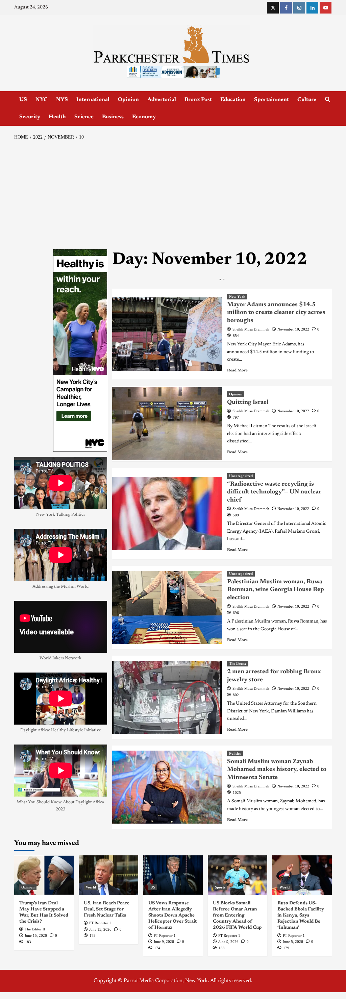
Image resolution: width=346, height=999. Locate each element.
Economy (144, 117)
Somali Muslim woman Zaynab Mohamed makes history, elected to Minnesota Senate (276, 770)
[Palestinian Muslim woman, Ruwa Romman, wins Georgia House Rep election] (167, 607)
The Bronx (237, 663)
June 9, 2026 (164, 942)
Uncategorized (241, 476)
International (92, 99)
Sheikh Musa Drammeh (250, 329)
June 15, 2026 (36, 935)
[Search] (327, 99)
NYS (62, 99)
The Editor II (35, 929)
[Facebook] (286, 8)
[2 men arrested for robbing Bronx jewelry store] (167, 697)
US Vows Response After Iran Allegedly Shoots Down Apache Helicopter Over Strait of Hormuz (172, 915)
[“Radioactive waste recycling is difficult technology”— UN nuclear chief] (167, 513)
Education (233, 99)
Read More (237, 370)
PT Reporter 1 (100, 923)
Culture (306, 99)
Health (57, 117)
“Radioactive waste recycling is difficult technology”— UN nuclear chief (274, 492)
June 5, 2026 (293, 942)
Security (29, 117)
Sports (220, 887)
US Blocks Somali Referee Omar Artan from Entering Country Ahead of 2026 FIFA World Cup (237, 915)
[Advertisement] (173, 195)
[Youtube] (325, 8)
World (91, 887)
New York (237, 296)
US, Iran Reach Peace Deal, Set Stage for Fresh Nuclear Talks (106, 909)
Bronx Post (198, 99)
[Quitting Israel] (167, 423)
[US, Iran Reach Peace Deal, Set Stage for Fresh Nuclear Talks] (108, 875)
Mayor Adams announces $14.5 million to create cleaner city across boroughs (276, 313)
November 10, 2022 (293, 329)
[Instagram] (299, 8)
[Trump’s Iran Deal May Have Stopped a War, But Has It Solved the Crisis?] (44, 875)
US (23, 99)
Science (84, 117)
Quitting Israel (247, 402)
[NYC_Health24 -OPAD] (80, 350)
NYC (41, 99)
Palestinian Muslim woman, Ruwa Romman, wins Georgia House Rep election (275, 590)
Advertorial (161, 99)
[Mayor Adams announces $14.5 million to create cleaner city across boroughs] (167, 334)
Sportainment (271, 99)
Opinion (128, 99)
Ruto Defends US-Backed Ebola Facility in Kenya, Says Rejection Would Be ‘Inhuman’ (300, 915)
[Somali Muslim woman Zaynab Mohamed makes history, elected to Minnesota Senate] (167, 787)
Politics (235, 753)
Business (113, 117)
